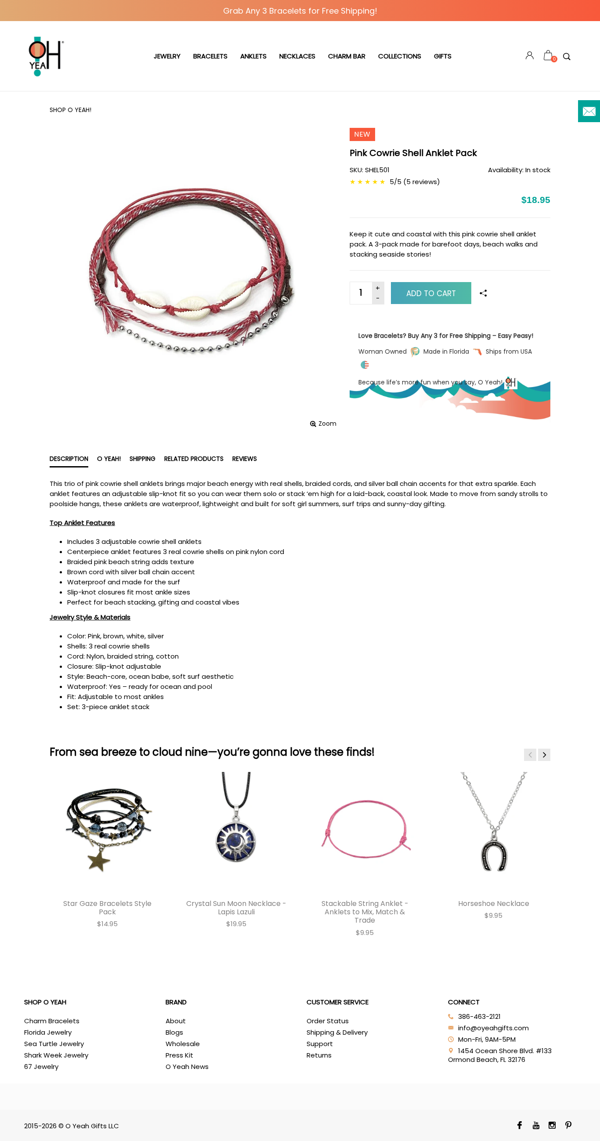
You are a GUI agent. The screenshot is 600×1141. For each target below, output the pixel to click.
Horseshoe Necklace (493, 903)
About (176, 1020)
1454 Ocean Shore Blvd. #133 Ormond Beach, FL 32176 (500, 1055)
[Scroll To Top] (576, 1073)
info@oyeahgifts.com (493, 1027)
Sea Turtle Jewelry (54, 1043)
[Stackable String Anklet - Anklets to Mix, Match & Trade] (365, 829)
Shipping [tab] (142, 458)
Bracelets (210, 56)
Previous (530, 755)
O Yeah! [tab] (109, 458)
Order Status (328, 1020)
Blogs (174, 1032)
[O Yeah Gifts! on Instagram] (552, 1126)
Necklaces (297, 56)
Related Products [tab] (194, 458)
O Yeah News (187, 1066)
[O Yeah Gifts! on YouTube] (536, 1126)
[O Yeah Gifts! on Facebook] (520, 1126)
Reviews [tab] (244, 458)
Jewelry (167, 56)
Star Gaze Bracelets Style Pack (107, 907)
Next (544, 755)
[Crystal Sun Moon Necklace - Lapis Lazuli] (236, 829)
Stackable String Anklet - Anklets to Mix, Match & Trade (365, 911)
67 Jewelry (41, 1066)
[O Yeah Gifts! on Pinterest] (568, 1126)
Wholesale (183, 1043)
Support (320, 1043)
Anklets (253, 56)
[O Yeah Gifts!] (46, 56)
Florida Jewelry (48, 1032)
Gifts (443, 56)
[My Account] (530, 56)
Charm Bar (346, 56)
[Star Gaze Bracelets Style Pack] (107, 829)
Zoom (327, 423)
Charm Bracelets (52, 1020)
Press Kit (179, 1055)
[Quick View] (71, 785)
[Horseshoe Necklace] (493, 829)
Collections (399, 56)
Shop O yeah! (70, 109)
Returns (319, 1055)
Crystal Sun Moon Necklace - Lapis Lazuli (236, 907)
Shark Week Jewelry (56, 1055)
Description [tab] (69, 458)
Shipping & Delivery (337, 1032)
